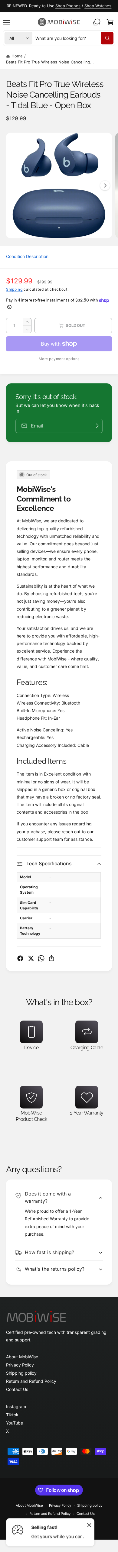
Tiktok (12, 1414)
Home (17, 55)
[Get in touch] (96, 22)
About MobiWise (22, 1356)
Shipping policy (21, 1373)
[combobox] (74, 38)
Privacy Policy (20, 1364)
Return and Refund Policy (31, 1381)
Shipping (14, 289)
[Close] (89, 1525)
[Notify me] (96, 426)
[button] (6, 22)
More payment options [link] (59, 359)
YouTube (14, 1422)
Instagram (16, 1406)
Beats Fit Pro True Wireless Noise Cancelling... (50, 62)
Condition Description (27, 256)
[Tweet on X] (30, 958)
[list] (59, 1076)
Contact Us (17, 1389)
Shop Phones (67, 5)
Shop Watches (97, 5)
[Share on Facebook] (20, 958)
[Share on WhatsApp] (41, 958)
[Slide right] (105, 185)
